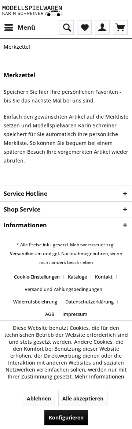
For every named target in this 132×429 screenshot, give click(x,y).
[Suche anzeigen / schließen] (66, 27)
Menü (26, 27)
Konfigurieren (66, 417)
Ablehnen (39, 398)
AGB (49, 314)
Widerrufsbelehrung (35, 301)
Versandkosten (26, 253)
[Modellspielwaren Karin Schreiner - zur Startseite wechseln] (32, 10)
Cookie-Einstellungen (37, 276)
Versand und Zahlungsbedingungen (63, 289)
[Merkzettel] (84, 27)
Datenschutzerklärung (89, 301)
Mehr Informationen (99, 376)
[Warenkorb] (120, 27)
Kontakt (104, 276)
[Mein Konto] (102, 27)
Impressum (74, 314)
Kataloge (77, 276)
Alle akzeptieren (82, 398)
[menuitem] (19, 27)
